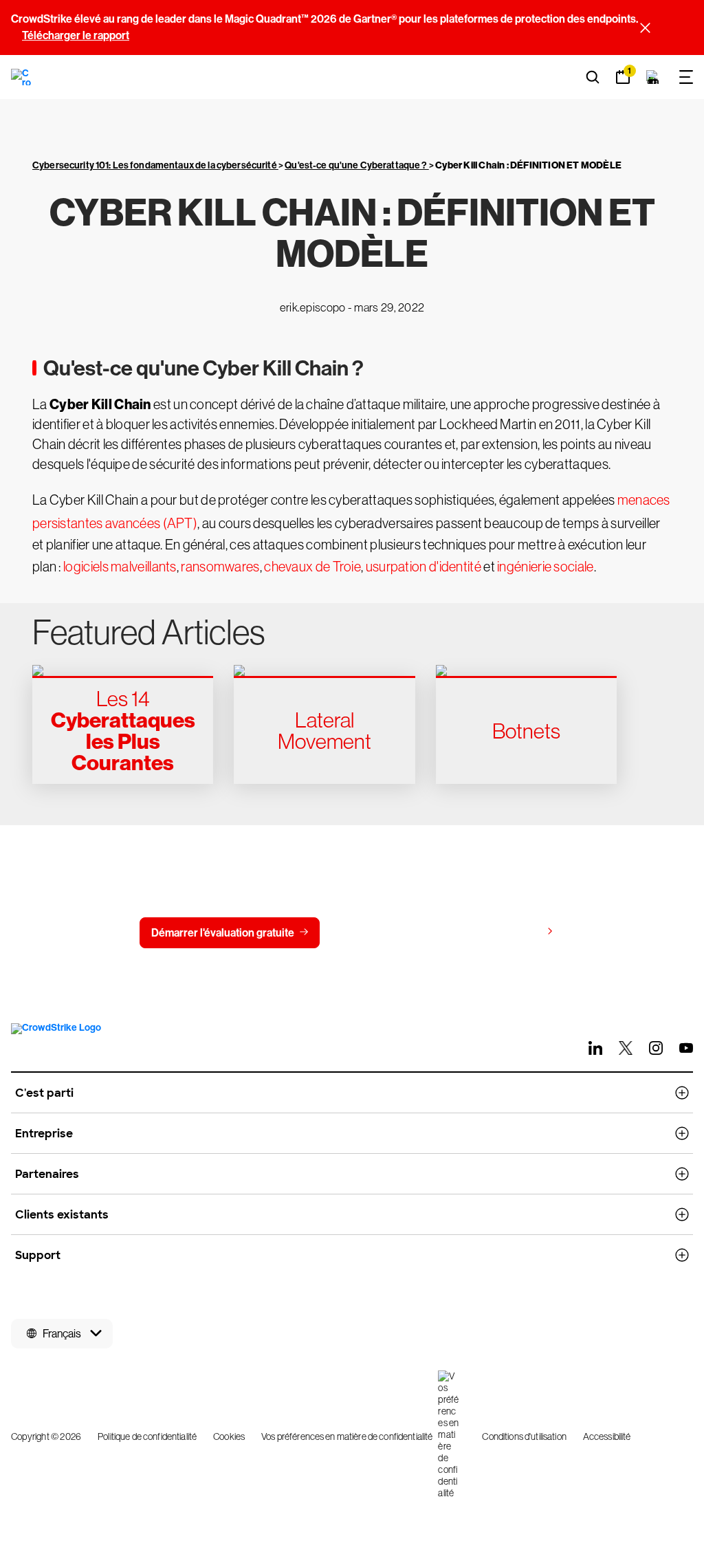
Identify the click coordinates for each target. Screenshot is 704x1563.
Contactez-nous (386, 932)
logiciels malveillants (120, 566)
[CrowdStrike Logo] (21, 77)
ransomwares (220, 566)
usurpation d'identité (423, 566)
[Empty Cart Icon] (653, 77)
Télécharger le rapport (75, 35)
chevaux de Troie (312, 566)
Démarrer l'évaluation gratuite (222, 932)
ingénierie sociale (545, 566)
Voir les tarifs (509, 932)
